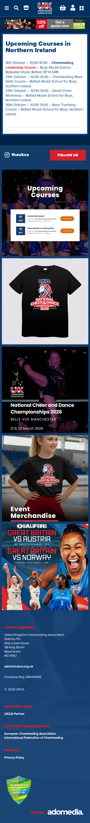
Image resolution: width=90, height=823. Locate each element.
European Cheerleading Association (30, 734)
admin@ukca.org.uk (18, 666)
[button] (7, 8)
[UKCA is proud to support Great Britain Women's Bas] (45, 567)
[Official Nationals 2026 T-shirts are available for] (45, 301)
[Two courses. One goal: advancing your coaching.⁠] (45, 213)
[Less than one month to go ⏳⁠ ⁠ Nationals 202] (45, 390)
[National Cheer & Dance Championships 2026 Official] (45, 478)
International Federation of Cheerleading (33, 738)
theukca (20, 154)
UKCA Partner (14, 714)
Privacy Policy (14, 758)
